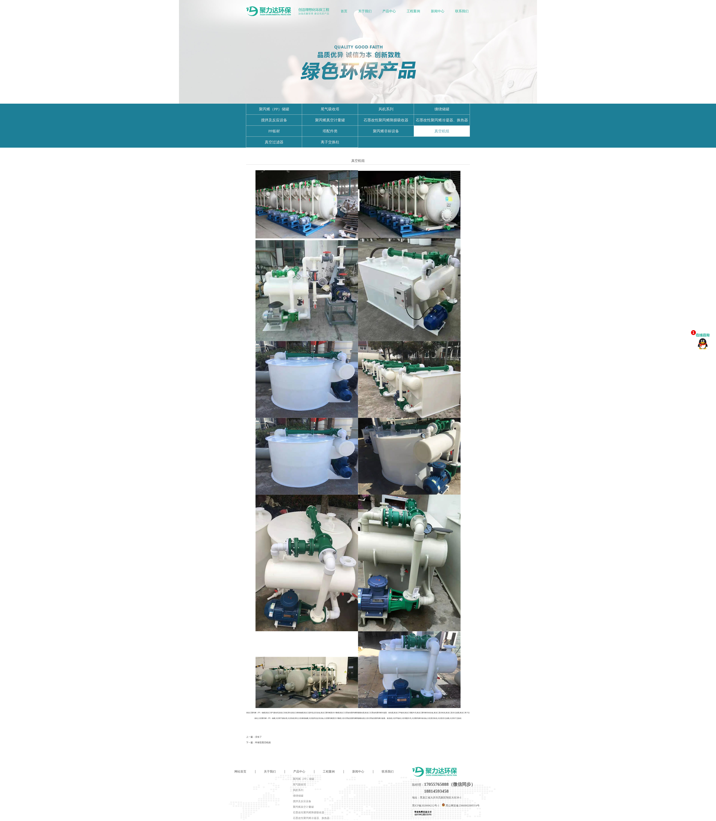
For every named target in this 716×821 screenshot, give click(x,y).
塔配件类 (330, 131)
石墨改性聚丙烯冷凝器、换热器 (442, 120)
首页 (344, 11)
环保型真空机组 (263, 742)
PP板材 (274, 131)
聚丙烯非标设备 (386, 131)
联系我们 (462, 11)
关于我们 (365, 11)
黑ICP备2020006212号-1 (425, 805)
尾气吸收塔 (330, 109)
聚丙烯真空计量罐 (330, 120)
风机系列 (386, 109)
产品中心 (389, 11)
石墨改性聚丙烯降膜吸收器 (386, 120)
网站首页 (240, 771)
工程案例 (413, 11)
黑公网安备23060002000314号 (462, 805)
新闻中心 (437, 11)
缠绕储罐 (441, 109)
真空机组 (441, 131)
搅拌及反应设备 (274, 120)
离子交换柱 (330, 142)
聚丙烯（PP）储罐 (274, 109)
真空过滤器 (274, 142)
